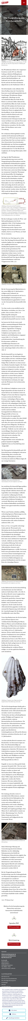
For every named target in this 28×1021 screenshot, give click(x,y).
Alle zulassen (14, 1010)
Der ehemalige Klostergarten (8, 980)
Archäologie (4, 982)
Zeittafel (3, 984)
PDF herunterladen (14, 927)
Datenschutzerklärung (7, 1006)
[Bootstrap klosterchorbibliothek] (4, 1)
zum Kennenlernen (6, 986)
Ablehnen (14, 1014)
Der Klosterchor (5, 976)
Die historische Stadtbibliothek (9, 978)
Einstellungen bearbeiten (14, 1018)
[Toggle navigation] (24, 2)
